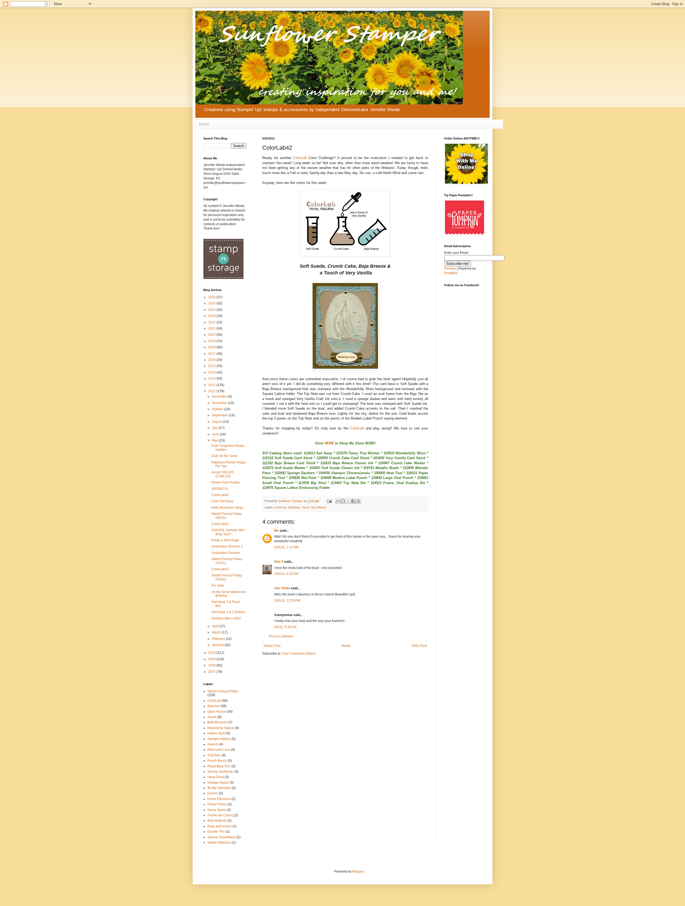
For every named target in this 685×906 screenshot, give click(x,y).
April (215, 626)
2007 (212, 672)
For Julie (217, 585)
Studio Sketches (219, 842)
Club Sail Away (222, 501)
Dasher (212, 793)
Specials (213, 706)
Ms (276, 531)
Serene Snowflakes (221, 837)
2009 (212, 659)
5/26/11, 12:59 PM (287, 600)
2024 (212, 310)
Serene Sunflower (220, 771)
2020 (212, 335)
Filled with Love (218, 750)
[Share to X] (348, 501)
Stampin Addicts (219, 739)
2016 (212, 360)
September (220, 415)
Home (204, 124)
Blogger (358, 871)
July (215, 428)
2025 (212, 303)
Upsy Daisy (215, 777)
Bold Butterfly (217, 820)
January (218, 645)
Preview (450, 268)
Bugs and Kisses (219, 826)
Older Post (419, 646)
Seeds (212, 717)
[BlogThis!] (343, 501)
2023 (212, 316)
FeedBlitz (451, 273)
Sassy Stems (216, 810)
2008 (212, 665)
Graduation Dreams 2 (227, 546)
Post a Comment (281, 636)
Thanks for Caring (220, 815)
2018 (212, 347)
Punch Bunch (217, 760)
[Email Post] (329, 501)
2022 (212, 322)
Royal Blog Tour (219, 766)
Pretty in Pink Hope (225, 540)
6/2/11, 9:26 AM (285, 627)
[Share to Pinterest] (358, 501)
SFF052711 (219, 489)
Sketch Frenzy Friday (222, 691)
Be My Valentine (219, 788)
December (220, 396)
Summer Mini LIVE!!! (226, 618)
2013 (212, 378)
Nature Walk (216, 733)
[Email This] (338, 501)
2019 (212, 341)
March (217, 632)
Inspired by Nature (220, 728)
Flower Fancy (217, 804)
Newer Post (272, 646)
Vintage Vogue (218, 782)
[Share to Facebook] (353, 501)
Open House (216, 712)
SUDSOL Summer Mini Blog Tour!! (228, 532)
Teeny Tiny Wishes (314, 507)
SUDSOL (214, 755)
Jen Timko (282, 588)
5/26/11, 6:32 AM (286, 574)
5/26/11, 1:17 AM (286, 547)
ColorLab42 (220, 495)
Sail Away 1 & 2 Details (228, 612)
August (217, 422)
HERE (329, 443)
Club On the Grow (224, 456)
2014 (212, 372)
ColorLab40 (220, 569)
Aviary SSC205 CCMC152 (222, 474)
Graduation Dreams (225, 553)
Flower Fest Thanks (225, 482)
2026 (212, 297)
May (215, 440)
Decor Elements (219, 799)
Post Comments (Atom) (298, 653)
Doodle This (216, 831)
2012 (212, 385)
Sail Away (294, 507)
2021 (212, 328)
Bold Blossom (217, 722)
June (216, 434)
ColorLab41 (220, 524)
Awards (212, 744)
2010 (212, 653)
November (220, 403)
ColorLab (300, 158)
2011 (212, 391)
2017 (212, 354)
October (218, 409)
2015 (212, 366)
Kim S (278, 562)
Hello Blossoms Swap (227, 507)
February (219, 639)
